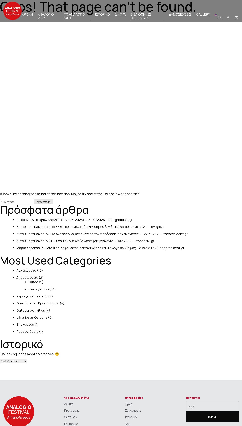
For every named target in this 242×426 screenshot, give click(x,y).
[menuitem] (216, 15)
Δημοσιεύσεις (27, 277)
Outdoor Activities (30, 310)
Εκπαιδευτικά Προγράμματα (37, 303)
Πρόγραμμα (72, 410)
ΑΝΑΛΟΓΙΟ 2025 (46, 16)
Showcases (25, 324)
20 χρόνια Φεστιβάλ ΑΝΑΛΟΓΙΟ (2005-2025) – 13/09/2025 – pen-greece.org (74, 219)
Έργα (128, 404)
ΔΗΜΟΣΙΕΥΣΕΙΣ (180, 15)
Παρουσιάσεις (27, 331)
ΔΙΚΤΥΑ (120, 15)
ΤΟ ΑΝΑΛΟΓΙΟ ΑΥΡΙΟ (74, 16)
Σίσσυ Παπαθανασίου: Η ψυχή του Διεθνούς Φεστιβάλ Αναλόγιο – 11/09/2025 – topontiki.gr (85, 241)
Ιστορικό (131, 417)
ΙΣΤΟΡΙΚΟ (102, 15)
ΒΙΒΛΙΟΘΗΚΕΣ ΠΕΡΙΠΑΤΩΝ (141, 16)
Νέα (127, 424)
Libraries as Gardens (31, 317)
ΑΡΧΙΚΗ (27, 15)
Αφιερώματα (26, 270)
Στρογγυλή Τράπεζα (31, 296)
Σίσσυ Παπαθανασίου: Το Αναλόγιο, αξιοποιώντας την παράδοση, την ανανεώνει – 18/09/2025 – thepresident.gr (102, 234)
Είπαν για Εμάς (39, 289)
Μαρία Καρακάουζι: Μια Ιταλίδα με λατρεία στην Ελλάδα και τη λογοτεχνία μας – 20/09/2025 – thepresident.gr (100, 248)
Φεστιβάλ (70, 417)
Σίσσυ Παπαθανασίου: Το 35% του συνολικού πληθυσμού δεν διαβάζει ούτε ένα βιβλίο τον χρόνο (90, 226)
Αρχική (68, 404)
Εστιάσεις (71, 424)
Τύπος (33, 282)
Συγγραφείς (133, 410)
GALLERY (203, 15)
